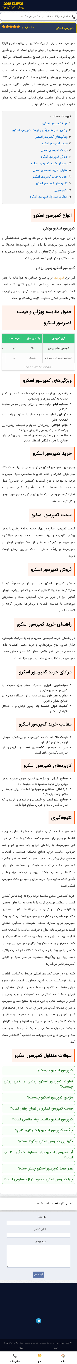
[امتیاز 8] (15, 26)
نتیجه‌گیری (61, 190)
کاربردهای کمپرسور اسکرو (51, 183)
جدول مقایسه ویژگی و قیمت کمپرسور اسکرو (40, 130)
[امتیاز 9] (17, 26)
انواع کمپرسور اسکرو (55, 123)
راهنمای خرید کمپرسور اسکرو (49, 163)
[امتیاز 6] (12, 26)
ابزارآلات (56, 17)
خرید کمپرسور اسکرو (55, 143)
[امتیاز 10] (19, 26)
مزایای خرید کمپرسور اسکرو (50, 170)
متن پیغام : (40, 1242)
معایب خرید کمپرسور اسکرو (50, 176)
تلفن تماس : (39, 1229)
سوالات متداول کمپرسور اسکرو (49, 196)
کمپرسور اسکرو (30, 17)
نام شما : (41, 1217)
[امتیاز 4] (8, 26)
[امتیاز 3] (6, 26)
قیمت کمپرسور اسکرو (54, 150)
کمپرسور (44, 17)
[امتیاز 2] (5, 26)
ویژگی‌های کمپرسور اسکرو (51, 136)
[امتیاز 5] (10, 26)
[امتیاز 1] (3, 26)
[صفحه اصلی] (13, 6)
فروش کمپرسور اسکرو (54, 156)
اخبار (65, 17)
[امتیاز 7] (14, 26)
